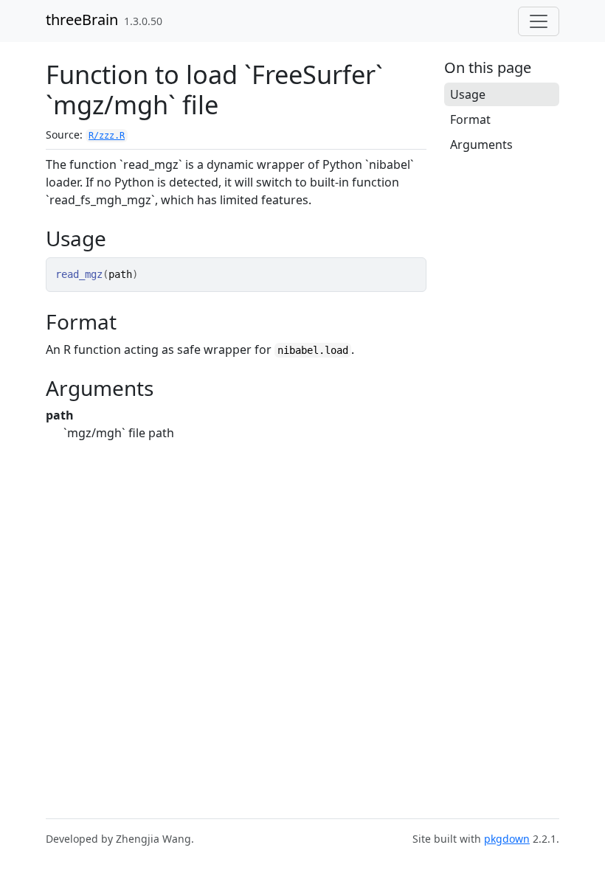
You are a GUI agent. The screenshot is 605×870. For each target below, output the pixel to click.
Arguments (481, 144)
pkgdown (507, 839)
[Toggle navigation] (538, 21)
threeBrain (82, 19)
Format (470, 119)
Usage (467, 94)
